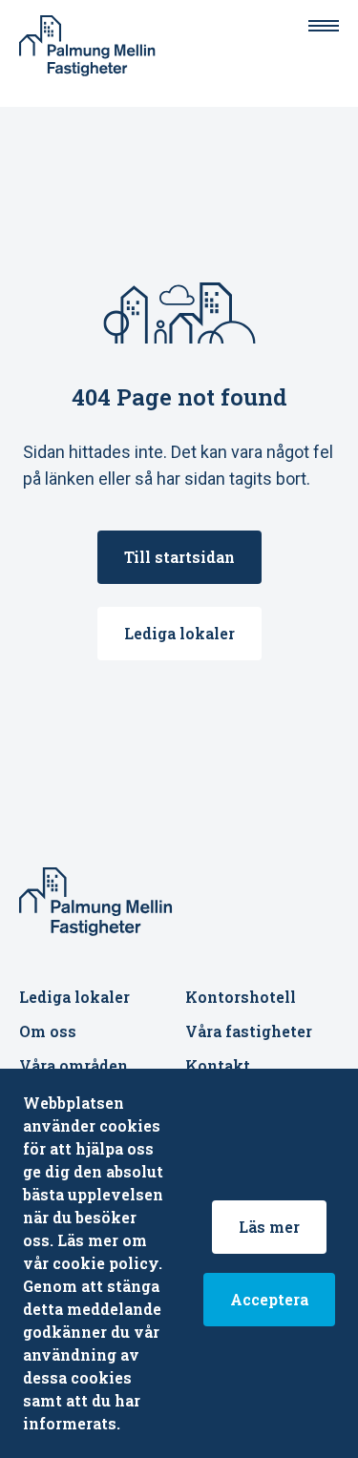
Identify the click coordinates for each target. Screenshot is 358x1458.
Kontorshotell (240, 997)
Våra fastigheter (248, 1031)
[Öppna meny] (323, 25)
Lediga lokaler (74, 997)
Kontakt (217, 1065)
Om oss (47, 1031)
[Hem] (93, 45)
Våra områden (73, 1065)
